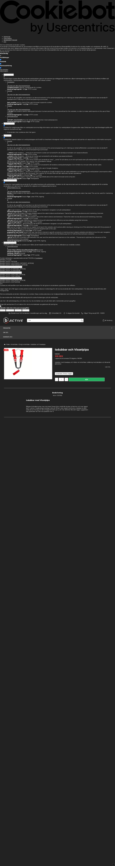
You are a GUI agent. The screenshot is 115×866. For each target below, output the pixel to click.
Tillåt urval (10, 310)
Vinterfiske (14, 344)
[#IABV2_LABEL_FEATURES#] (11, 272)
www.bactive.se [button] (12, 117)
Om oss (5, 332)
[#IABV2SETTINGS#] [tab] (10, 40)
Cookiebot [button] (10, 83)
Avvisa (3, 310)
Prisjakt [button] (9, 106)
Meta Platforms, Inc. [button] (14, 188)
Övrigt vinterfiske (24, 344)
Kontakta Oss (7, 337)
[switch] (0, 59)
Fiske (8, 344)
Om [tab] (5, 42)
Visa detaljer (4, 70)
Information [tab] (8, 38)
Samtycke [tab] (7, 36)
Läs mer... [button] (108, 367)
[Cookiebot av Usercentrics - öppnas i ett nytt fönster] (57, 33)
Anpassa (18, 310)
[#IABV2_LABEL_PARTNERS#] (11, 278)
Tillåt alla (26, 310)
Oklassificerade (10, 243)
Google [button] (9, 91)
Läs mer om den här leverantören (18, 86)
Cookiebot (38, 258)
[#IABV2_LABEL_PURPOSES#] (11, 267)
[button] (107, 320)
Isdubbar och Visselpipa (38, 344)
